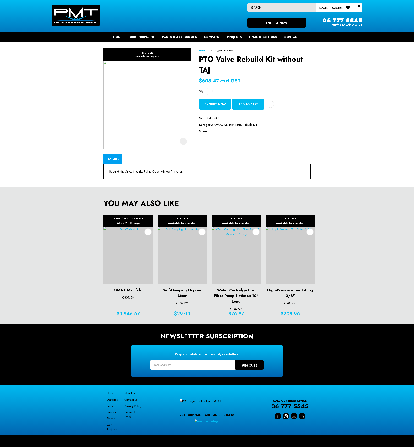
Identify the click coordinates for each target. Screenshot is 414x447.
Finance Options (263, 37)
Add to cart (248, 104)
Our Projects (112, 427)
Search (312, 7)
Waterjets (113, 400)
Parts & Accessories (179, 37)
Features (113, 159)
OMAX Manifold (128, 290)
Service (111, 412)
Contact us (130, 400)
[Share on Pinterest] (225, 132)
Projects (234, 37)
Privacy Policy (133, 406)
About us (129, 393)
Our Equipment (142, 37)
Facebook (278, 416)
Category (205, 125)
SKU (202, 118)
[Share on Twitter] (214, 131)
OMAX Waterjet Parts (220, 50)
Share (203, 131)
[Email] (219, 131)
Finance (111, 418)
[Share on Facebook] (209, 131)
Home (117, 37)
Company (212, 37)
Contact (291, 37)
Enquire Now (276, 23)
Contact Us (294, 416)
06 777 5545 (289, 406)
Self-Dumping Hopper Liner (182, 292)
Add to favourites (148, 231)
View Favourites (349, 8)
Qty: (201, 91)
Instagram (286, 416)
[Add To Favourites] (270, 104)
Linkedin (302, 416)
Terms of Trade (129, 414)
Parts (110, 406)
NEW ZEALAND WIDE (342, 22)
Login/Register (331, 8)
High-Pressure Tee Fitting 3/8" (290, 292)
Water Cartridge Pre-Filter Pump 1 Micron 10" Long (236, 295)
